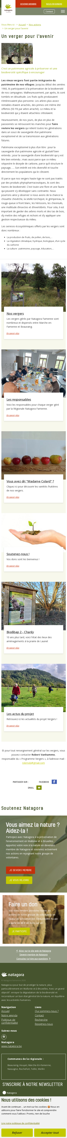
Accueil (5, 1011)
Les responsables (19, 399)
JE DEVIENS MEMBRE (20, 870)
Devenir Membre (28, 4)
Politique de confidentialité (9, 1021)
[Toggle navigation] (63, 11)
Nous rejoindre (54, 4)
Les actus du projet (20, 714)
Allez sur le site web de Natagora (35, 950)
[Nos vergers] (33, 287)
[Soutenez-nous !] (33, 532)
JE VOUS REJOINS (19, 880)
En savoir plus (13, 333)
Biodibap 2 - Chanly (20, 632)
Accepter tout (50, 1133)
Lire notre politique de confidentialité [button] (20, 1123)
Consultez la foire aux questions (32, 958)
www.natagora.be (11, 1046)
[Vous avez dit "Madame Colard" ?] (33, 455)
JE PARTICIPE (19, 931)
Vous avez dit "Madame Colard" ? (30, 481)
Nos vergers (15, 313)
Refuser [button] (17, 1133)
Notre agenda (9, 1015)
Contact (49, 11)
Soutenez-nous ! (18, 554)
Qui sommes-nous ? (47, 1011)
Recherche (41, 1019)
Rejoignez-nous (44, 1024)
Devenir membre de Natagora (34, 954)
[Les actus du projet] (33, 687)
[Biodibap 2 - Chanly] (33, 605)
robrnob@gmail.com (33, 763)
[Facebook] (4, 1037)
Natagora (12, 1092)
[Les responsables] (33, 373)
